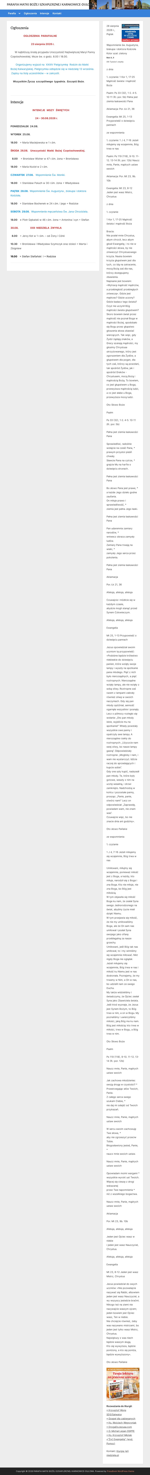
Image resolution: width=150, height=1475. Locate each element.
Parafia (12, 13)
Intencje (44, 13)
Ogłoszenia (30, 13)
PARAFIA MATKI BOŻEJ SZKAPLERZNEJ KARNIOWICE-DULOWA (51, 4)
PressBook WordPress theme (120, 1471)
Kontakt (57, 13)
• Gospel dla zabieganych (120, 1418)
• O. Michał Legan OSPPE (120, 1431)
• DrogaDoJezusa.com (119, 1426)
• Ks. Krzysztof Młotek (119, 1435)
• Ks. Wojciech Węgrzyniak (121, 1422)
